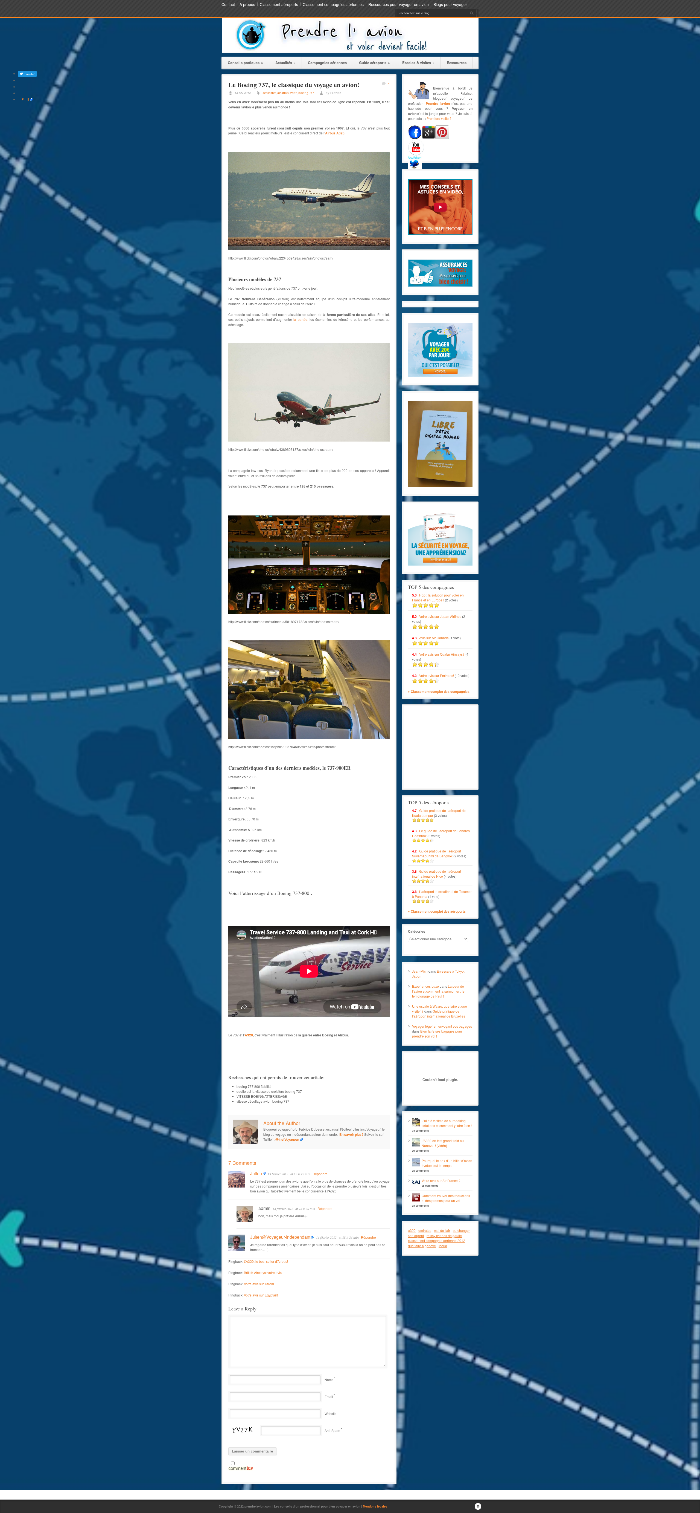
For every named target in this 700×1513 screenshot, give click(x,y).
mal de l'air (442, 1230)
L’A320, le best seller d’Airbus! (266, 1261)
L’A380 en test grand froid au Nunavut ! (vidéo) (443, 1143)
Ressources (456, 62)
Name (329, 1379)
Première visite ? (439, 118)
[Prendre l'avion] (350, 51)
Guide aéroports (374, 62)
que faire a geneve (422, 1245)
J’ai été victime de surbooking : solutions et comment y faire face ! (447, 1123)
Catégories (416, 931)
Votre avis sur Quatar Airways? (442, 654)
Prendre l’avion (438, 103)
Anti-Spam (332, 1430)
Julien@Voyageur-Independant (280, 1237)
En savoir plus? (351, 1134)
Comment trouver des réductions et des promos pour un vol (446, 1198)
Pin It (25, 99)
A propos (247, 4)
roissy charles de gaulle (444, 1235)
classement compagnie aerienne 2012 (436, 1240)
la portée (300, 319)
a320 (412, 1230)
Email (329, 1396)
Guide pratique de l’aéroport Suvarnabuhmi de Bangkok (436, 853)
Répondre (320, 1173)
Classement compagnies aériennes (333, 4)
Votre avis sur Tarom (259, 1283)
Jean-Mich (420, 971)
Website (331, 1413)
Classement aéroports (279, 4)
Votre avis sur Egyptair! (261, 1295)
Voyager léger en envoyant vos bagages (442, 1026)
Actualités (285, 62)
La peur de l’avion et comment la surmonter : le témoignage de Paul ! (438, 991)
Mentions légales (375, 1506)
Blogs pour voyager (450, 4)
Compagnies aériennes (327, 62)
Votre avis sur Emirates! (436, 675)
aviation (283, 93)
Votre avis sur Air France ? (441, 1180)
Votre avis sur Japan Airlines (440, 616)
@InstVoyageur (287, 1139)
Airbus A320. (335, 133)
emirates (424, 1230)
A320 (249, 1035)
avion (294, 93)
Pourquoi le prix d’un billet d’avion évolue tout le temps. (447, 1163)
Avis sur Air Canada (434, 637)
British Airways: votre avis (263, 1272)
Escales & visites (418, 62)
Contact (228, 4)
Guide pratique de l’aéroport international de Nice (436, 873)
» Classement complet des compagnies (438, 691)
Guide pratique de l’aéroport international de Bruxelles (438, 1013)
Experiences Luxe (425, 986)
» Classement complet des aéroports (437, 911)
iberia (443, 1245)
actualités (269, 93)
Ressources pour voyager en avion (398, 4)
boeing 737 (306, 93)
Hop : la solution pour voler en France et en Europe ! (438, 597)
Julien (256, 1173)
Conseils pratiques (245, 62)
